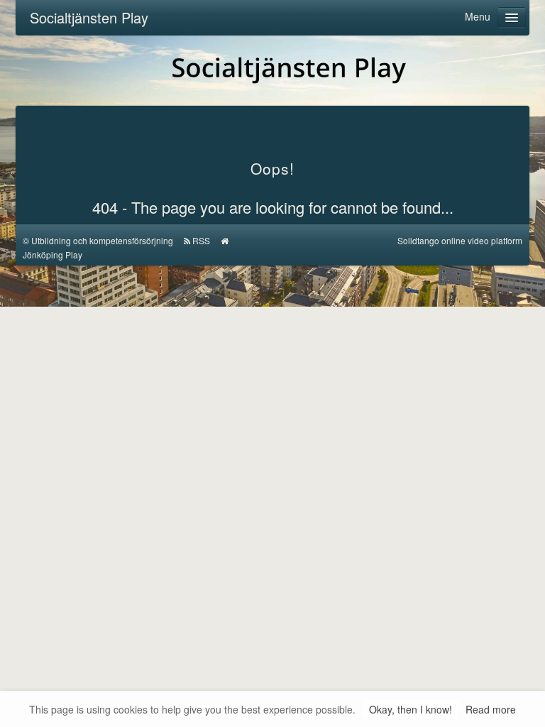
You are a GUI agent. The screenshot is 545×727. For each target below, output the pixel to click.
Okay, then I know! (410, 709)
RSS (201, 240)
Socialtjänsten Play (89, 17)
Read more (491, 709)
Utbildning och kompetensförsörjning (102, 240)
